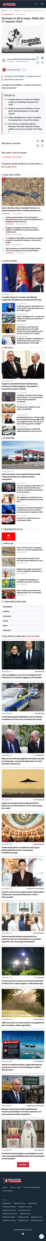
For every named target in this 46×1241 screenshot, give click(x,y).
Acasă (5, 10)
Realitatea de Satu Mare (25, 59)
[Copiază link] (38, 58)
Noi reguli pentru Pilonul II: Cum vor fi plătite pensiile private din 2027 (30, 499)
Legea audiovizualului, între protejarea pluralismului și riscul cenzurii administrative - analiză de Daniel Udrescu (24, 219)
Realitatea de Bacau (25, 1210)
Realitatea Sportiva (19, 1203)
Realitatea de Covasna (25, 1207)
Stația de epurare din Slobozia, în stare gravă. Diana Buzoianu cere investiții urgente (24, 111)
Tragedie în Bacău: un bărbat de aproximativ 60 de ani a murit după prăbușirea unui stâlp (30, 341)
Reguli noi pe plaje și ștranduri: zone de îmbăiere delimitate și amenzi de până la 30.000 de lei (22, 230)
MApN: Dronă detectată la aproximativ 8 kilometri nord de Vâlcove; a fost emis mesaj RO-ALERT (22, 806)
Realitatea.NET (7, 1203)
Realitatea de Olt (23, 1220)
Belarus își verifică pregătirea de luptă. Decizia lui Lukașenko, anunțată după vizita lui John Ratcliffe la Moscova (23, 761)
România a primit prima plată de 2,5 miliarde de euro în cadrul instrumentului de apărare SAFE (30, 510)
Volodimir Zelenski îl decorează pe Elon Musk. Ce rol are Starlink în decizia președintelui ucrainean (30, 398)
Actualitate (17, 10)
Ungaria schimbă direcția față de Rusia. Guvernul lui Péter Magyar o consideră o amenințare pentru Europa (20, 386)
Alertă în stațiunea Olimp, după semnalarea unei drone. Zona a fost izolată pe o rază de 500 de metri (22, 1067)
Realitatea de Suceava (9, 1210)
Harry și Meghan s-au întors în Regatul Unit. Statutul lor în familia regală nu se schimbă (22, 676)
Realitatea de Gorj (25, 1213)
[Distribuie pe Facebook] (42, 58)
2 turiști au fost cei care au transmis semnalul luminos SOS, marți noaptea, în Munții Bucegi (22, 982)
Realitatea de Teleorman (10, 1213)
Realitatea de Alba (23, 1217)
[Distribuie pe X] (42, 63)
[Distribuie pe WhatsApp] (38, 63)
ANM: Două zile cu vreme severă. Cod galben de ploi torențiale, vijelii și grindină (23, 1024)
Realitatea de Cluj (36, 1217)
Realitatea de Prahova (9, 1207)
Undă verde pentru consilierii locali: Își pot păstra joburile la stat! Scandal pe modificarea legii (21, 850)
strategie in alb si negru (12, 157)
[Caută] (36, 4)
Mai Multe (23, 1165)
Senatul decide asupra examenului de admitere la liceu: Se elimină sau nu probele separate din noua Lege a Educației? (21, 939)
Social (8, 234)
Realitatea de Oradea (9, 1217)
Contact (5, 1187)
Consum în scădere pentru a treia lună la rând (28, 519)
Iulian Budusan (38, 844)
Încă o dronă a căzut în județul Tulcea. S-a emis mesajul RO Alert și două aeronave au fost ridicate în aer (21, 210)
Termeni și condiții (15, 1187)
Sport (8, 245)
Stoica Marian (39, 800)
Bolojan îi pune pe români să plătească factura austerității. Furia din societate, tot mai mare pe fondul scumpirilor (21, 1111)
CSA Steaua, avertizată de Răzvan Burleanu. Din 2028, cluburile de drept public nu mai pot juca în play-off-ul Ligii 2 (25, 128)
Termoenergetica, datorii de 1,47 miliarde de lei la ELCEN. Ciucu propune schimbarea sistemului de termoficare (30, 489)
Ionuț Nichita (39, 671)
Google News (10, 166)
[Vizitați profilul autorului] (4, 60)
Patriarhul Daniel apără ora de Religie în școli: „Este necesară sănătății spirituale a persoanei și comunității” (23, 1156)
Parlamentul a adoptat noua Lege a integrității (28, 408)
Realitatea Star (32, 1203)
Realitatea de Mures (37, 1220)
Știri (11, 10)
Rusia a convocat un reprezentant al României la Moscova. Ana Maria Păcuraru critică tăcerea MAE (23, 894)
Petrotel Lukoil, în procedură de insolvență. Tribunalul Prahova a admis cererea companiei (21, 477)
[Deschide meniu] (42, 4)
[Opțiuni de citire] (41, 1236)
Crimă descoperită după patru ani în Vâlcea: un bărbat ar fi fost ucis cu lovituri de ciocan (22, 718)
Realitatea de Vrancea (9, 1220)
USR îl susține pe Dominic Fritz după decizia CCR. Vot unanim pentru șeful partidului (23, 249)
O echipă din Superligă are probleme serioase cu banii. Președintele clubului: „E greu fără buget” (24, 240)
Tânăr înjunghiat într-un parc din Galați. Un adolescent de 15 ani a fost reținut (24, 118)
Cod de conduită (8, 1191)
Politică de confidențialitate (31, 1187)
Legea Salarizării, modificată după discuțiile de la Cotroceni (29, 430)
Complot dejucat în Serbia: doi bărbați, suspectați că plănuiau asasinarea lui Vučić (24, 102)
